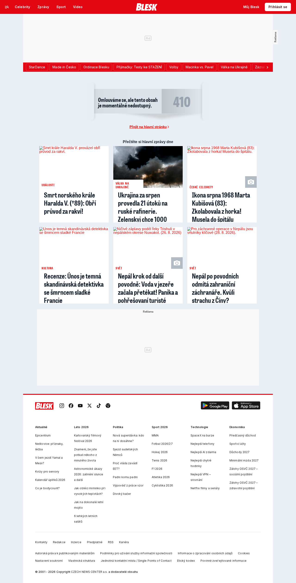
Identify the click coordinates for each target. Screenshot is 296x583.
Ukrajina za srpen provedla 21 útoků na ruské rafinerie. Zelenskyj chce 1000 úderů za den (142, 211)
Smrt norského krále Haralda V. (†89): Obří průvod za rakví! (70, 203)
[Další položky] (267, 67)
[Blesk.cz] (146, 7)
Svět (119, 268)
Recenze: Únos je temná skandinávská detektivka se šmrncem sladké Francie (74, 288)
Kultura (47, 268)
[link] (62, 406)
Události (48, 185)
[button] (215, 406)
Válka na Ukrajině (122, 185)
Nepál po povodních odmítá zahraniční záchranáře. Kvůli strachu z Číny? (215, 288)
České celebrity (201, 187)
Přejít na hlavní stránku (148, 127)
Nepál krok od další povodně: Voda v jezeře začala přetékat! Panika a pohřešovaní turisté (148, 288)
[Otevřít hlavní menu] (7, 7)
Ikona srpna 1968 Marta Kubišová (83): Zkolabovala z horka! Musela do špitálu (221, 207)
